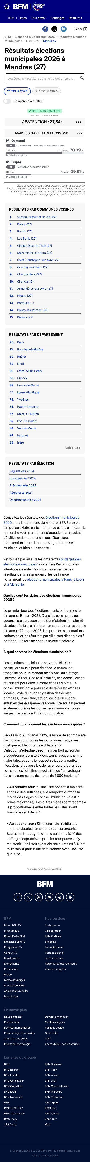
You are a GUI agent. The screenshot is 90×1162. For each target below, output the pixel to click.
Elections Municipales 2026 (35, 37)
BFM (11, 18)
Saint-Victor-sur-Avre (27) (34, 253)
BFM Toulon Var (54, 1097)
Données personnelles (17, 1027)
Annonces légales (55, 969)
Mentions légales (55, 1022)
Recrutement (12, 1022)
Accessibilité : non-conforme (62, 1044)
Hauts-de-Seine (28, 385)
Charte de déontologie (17, 1044)
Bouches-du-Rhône (30, 349)
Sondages (58, 18)
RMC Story (10, 1119)
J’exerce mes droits (15, 1038)
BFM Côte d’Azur (14, 1080)
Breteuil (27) (25, 303)
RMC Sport (51, 1102)
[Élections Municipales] (27, 6)
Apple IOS (59, 897)
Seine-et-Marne (28, 414)
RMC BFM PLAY (13, 1108)
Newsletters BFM (14, 985)
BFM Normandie (13, 1097)
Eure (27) (32, 41)
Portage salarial (54, 952)
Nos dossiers (11, 958)
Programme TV (13, 947)
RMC (7, 1102)
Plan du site (11, 996)
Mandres (49, 41)
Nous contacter (13, 1016)
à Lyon (78, 579)
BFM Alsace (52, 1075)
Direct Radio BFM (14, 936)
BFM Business (53, 1064)
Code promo (52, 925)
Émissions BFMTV (14, 941)
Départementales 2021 (25, 499)
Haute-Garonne (27, 406)
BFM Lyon (10, 1091)
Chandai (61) (26, 281)
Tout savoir (38, 18)
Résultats (75, 18)
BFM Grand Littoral (56, 1086)
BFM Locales (11, 1075)
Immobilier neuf (54, 947)
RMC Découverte (14, 1113)
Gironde (22, 378)
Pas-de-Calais (26, 421)
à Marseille (15, 584)
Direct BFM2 (11, 930)
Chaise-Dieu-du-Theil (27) (34, 245)
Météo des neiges (14, 980)
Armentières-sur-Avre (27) (35, 288)
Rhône (21, 356)
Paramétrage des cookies (19, 1033)
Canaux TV (10, 952)
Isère (20, 442)
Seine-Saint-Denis (29, 371)
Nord (20, 363)
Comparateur (53, 930)
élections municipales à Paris (49, 579)
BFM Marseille (53, 1091)
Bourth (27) (25, 231)
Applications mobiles (16, 991)
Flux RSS (39, 897)
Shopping (50, 941)
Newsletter (49, 897)
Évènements (11, 963)
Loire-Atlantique (28, 392)
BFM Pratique (53, 936)
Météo (8, 974)
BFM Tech (51, 1069)
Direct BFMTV (12, 925)
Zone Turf (51, 1119)
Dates (23, 18)
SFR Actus (10, 1124)
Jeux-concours (54, 958)
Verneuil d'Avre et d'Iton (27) (37, 217)
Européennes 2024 (23, 478)
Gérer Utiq (51, 1033)
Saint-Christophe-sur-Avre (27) (38, 260)
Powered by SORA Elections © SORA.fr (44, 869)
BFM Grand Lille (13, 1086)
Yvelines (23, 399)
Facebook (18, 897)
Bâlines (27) (25, 317)
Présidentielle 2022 (23, 485)
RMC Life (50, 1108)
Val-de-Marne (26, 428)
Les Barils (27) (27, 238)
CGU (48, 1038)
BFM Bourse (11, 1069)
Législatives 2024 (22, 471)
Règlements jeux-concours (61, 963)
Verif (47, 1124)
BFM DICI (50, 1080)
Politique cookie (54, 1027)
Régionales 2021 (21, 492)
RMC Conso (52, 1113)
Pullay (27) (24, 224)
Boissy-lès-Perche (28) (32, 310)
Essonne (22, 435)
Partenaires (11, 969)
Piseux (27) (25, 295)
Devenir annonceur (56, 1016)
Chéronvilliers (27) (29, 274)
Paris (20, 342)
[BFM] (6, 6)
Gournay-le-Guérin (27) (33, 267)
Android (70, 897)
